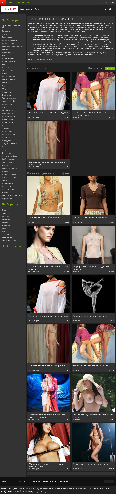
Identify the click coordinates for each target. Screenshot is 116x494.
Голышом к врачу (9, 116)
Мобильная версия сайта (12, 196)
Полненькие (7, 131)
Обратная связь (61, 481)
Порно (4, 210)
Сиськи (5, 49)
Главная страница (8, 481)
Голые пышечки (8, 77)
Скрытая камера (8, 70)
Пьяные (5, 74)
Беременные (7, 95)
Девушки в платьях (9, 144)
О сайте (112, 2)
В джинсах (6, 171)
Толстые (5, 234)
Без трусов (6, 141)
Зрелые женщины (9, 98)
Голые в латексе (8, 61)
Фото (37, 9)
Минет (4, 228)
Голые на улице (8, 186)
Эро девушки (7, 162)
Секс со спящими (9, 240)
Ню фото (5, 192)
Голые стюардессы (9, 40)
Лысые (5, 34)
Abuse (104, 2)
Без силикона (7, 147)
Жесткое (5, 216)
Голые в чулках (8, 43)
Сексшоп (5, 180)
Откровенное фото (9, 177)
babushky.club (34, 481)
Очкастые (6, 138)
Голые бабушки (8, 183)
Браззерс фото (25, 9)
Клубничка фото (8, 159)
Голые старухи (8, 67)
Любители (6, 225)
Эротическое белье (9, 101)
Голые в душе (7, 122)
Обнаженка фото (8, 189)
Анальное (6, 213)
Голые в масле (7, 125)
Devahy (9, 9)
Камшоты (6, 219)
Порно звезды (7, 119)
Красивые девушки (9, 168)
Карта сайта (7, 199)
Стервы (5, 165)
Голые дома (6, 31)
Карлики (5, 222)
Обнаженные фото (9, 156)
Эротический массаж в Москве (11, 27)
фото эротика (59, 488)
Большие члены (8, 237)
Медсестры (6, 89)
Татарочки (6, 128)
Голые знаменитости (10, 58)
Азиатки (5, 107)
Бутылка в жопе (8, 113)
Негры (4, 231)
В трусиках (6, 153)
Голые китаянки (8, 135)
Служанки (6, 86)
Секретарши (7, 92)
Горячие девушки (9, 174)
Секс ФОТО (22, 481)
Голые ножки (7, 104)
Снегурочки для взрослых (12, 46)
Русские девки (7, 110)
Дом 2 (4, 55)
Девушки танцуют (9, 150)
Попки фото (6, 52)
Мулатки (5, 83)
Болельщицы (7, 37)
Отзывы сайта (47, 481)
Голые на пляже (8, 80)
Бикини (5, 64)
